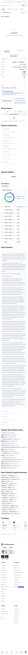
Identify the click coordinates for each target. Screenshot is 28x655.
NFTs (2, 591)
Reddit (15, 620)
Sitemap (3, 601)
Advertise (3, 567)
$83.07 (10, 493)
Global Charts (4, 589)
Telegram (16, 613)
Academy (3, 565)
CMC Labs (3, 570)
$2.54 (11, 513)
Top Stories (3, 575)
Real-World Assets (5, 586)
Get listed (3, 609)
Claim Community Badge (21, 102)
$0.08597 (10, 507)
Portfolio (3, 593)
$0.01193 (10, 477)
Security (16, 584)
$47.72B (5, 5)
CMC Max (3, 572)
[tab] (7, 112)
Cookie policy (17, 575)
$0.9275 (9, 489)
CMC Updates (4, 577)
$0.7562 (8, 503)
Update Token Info (19, 98)
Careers (16, 586)
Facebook (16, 618)
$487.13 (9, 509)
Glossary (3, 618)
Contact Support (4, 613)
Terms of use (17, 567)
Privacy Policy (17, 570)
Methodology (17, 582)
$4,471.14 (10, 497)
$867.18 (9, 487)
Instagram (16, 616)
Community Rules (18, 577)
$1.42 (8, 481)
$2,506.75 (10, 483)
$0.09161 (8, 491)
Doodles (3, 598)
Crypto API (3, 582)
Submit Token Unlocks (20, 100)
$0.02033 (11, 479)
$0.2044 (9, 499)
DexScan (3, 584)
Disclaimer (16, 579)
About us (16, 565)
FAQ (2, 616)
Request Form (4, 611)
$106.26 (9, 485)
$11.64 (9, 501)
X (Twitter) (16, 609)
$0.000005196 (11, 511)
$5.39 (9, 495)
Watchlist (3, 596)
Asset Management (5, 87)
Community (16, 611)
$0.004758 (10, 505)
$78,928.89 (10, 475)
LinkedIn (16, 623)
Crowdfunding (13, 87)
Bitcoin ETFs (4, 579)
